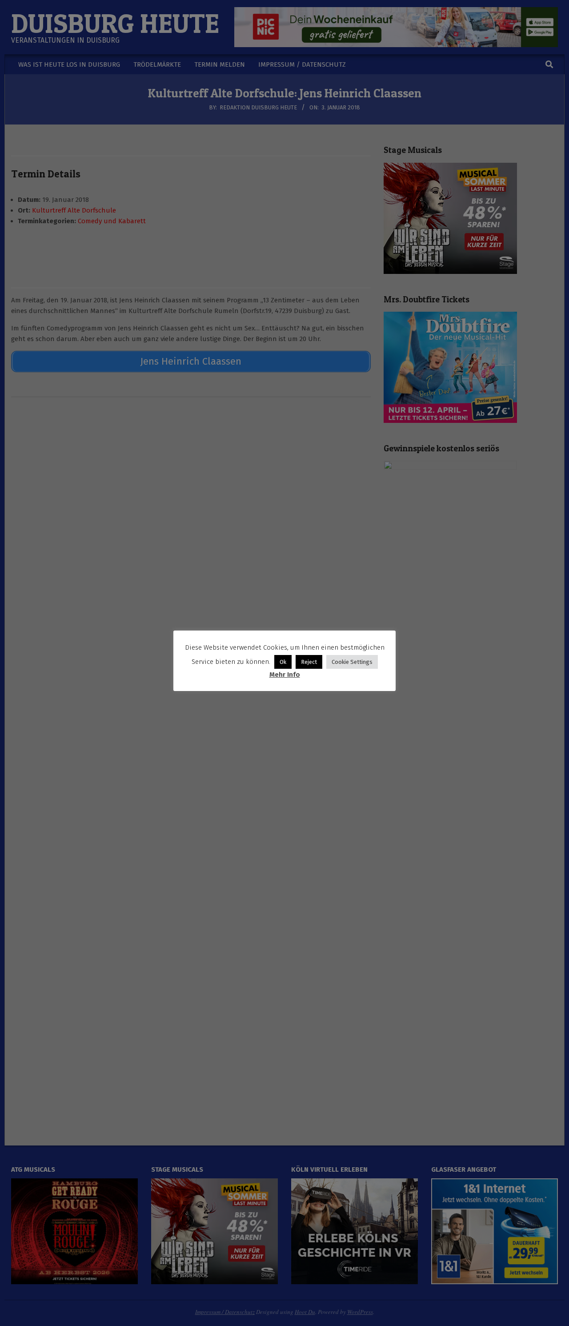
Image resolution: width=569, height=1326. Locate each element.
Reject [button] (309, 662)
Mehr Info (284, 675)
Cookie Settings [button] (352, 662)
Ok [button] (283, 662)
